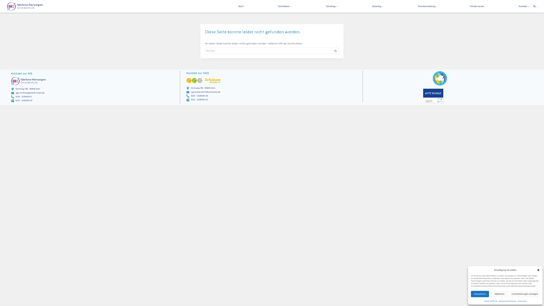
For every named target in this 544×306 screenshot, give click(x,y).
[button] (538, 270)
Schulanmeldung (426, 6)
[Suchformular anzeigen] (534, 6)
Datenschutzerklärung (507, 301)
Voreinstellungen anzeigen (525, 294)
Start (241, 6)
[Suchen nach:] (272, 50)
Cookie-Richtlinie (490, 301)
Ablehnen (499, 294)
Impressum (522, 301)
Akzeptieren (480, 294)
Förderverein (477, 6)
